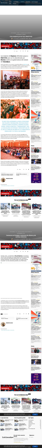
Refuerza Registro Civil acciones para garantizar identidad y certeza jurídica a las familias (36, 137)
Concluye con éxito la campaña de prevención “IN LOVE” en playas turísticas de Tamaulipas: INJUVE (36, 127)
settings (29, 446)
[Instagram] (31, 437)
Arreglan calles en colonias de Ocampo (21, 175)
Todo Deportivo (33, 165)
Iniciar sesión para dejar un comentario (7, 185)
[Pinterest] (25, 51)
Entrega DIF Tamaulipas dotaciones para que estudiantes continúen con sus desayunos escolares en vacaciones (36, 102)
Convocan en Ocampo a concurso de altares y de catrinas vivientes (7, 175)
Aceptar (35, 446)
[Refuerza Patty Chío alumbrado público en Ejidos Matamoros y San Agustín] (5, 206)
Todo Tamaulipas (19, 34)
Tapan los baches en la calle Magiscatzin (9, 420)
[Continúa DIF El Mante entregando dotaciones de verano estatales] (15, 206)
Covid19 (32, 74)
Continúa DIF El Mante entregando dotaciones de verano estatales (35, 92)
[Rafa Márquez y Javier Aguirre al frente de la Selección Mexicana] (36, 150)
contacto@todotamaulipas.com (18, 442)
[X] (23, 51)
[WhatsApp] (28, 51)
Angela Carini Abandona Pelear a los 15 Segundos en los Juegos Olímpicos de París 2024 (36, 168)
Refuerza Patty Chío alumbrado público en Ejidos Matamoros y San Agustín (36, 83)
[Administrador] (12, 38)
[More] (28, 169)
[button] (40, 3)
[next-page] (22, 220)
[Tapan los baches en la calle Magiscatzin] (2, 421)
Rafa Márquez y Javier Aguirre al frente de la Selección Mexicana (35, 156)
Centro (32, 81)
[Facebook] (21, 51)
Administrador (16, 38)
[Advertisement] (21, 13)
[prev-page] (20, 220)
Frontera (23, 34)
